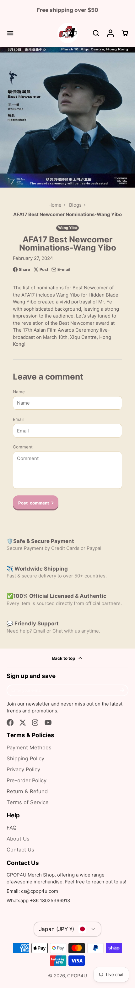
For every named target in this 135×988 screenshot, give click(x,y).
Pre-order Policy (26, 780)
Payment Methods (29, 747)
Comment (23, 446)
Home (55, 205)
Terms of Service (28, 802)
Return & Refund (27, 791)
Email (18, 419)
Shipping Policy (25, 758)
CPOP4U (77, 976)
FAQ (12, 828)
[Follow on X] (22, 722)
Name (19, 391)
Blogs (75, 205)
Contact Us (20, 849)
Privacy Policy (23, 769)
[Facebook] (10, 722)
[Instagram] (35, 722)
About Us (18, 838)
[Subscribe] (122, 690)
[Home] (67, 33)
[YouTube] (48, 722)
